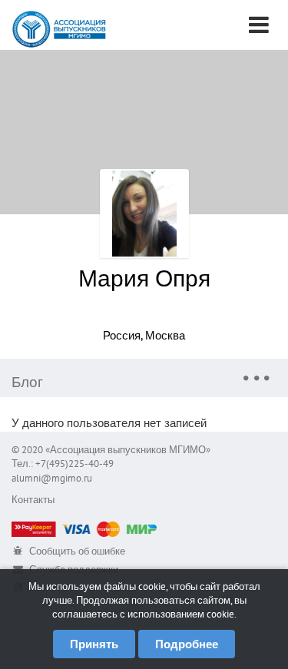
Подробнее (186, 644)
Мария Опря (144, 278)
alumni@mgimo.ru (52, 478)
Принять (94, 644)
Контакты (33, 499)
